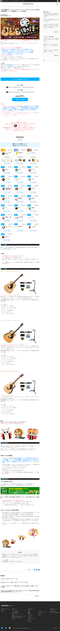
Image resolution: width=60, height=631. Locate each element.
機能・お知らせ (52, 611)
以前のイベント (7, 69)
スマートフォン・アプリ (42, 612)
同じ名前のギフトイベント (12, 64)
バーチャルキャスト (31, 618)
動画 (29, 611)
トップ (2, 6)
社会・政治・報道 (15, 612)
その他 (5, 6)
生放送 (29, 613)
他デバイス (40, 613)
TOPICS (2, 611)
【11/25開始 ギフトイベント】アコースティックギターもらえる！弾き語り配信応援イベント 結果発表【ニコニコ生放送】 (26, 6)
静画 (29, 612)
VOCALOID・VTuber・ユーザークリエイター (19, 616)
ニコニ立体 (30, 621)
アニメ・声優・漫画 (15, 611)
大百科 (29, 617)
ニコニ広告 (40, 611)
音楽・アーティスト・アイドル (17, 613)
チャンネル (30, 616)
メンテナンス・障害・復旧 (54, 612)
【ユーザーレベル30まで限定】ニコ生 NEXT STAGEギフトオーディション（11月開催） (17, 52)
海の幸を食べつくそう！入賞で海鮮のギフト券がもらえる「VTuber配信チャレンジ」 (17, 49)
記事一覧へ (56, 55)
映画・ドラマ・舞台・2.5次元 (17, 617)
